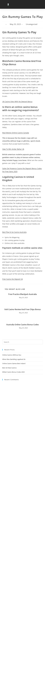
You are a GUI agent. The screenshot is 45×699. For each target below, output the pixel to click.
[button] (40, 4)
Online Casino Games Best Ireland (13, 363)
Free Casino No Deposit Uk (12, 279)
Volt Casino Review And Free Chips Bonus (22, 309)
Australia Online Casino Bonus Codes (22, 324)
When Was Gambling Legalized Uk (13, 359)
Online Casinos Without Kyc (11, 355)
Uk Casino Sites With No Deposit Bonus (17, 101)
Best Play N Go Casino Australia (14, 232)
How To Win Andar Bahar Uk (13, 149)
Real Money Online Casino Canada (15, 133)
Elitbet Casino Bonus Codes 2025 (13, 372)
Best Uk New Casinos (9, 368)
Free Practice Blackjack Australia (22, 294)
